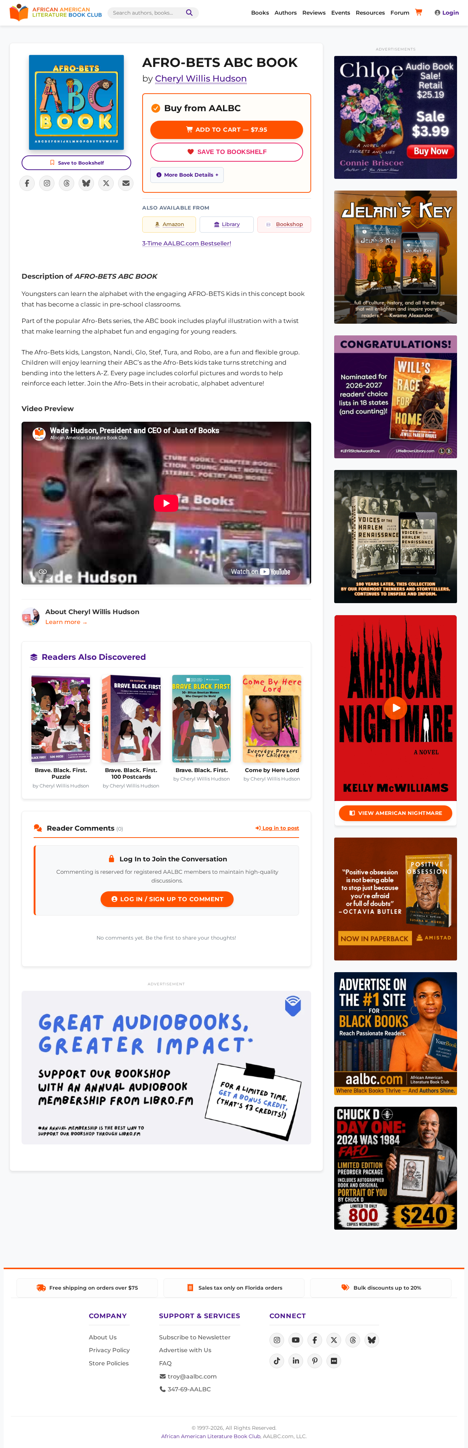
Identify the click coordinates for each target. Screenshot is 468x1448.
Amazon (173, 224)
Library (231, 224)
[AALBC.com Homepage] (55, 13)
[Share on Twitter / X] (106, 183)
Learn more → (66, 621)
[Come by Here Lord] (272, 721)
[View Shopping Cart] (420, 12)
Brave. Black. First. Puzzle (61, 773)
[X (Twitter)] (334, 1340)
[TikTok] (276, 1361)
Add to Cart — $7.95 (230, 129)
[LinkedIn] (295, 1361)
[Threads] (353, 1340)
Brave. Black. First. (202, 770)
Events (340, 12)
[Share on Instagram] (46, 183)
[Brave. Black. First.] (201, 721)
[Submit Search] (187, 13)
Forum (400, 12)
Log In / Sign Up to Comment (170, 899)
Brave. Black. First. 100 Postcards (131, 773)
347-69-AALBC (188, 1389)
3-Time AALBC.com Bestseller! (186, 243)
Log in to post (280, 828)
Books (260, 12)
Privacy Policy (109, 1350)
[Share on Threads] (66, 183)
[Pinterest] (314, 1361)
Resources (370, 12)
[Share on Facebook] (27, 183)
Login (450, 12)
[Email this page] (125, 183)
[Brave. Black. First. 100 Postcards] (131, 721)
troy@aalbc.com (191, 1376)
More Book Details (188, 175)
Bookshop (289, 224)
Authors (286, 12)
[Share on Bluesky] (86, 183)
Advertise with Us (185, 1350)
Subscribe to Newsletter (195, 1337)
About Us (103, 1337)
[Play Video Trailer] (395, 708)
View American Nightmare (400, 813)
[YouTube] (295, 1340)
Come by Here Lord (272, 770)
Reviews (314, 12)
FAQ (165, 1363)
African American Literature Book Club (210, 1436)
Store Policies (109, 1363)
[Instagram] (276, 1340)
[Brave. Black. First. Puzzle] (61, 721)
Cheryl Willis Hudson (201, 78)
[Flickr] (334, 1361)
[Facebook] (314, 1340)
